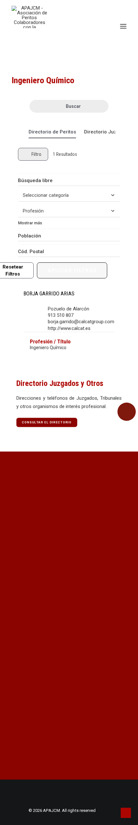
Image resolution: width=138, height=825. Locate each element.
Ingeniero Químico (48, 347)
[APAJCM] (29, 17)
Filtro (36, 154)
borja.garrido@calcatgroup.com (81, 321)
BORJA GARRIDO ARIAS (48, 293)
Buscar (73, 106)
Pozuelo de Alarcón (68, 309)
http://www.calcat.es (69, 328)
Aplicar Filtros (72, 270)
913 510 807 (60, 315)
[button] (123, 26)
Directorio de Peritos (52, 132)
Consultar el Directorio (47, 422)
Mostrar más (30, 222)
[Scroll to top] (126, 812)
